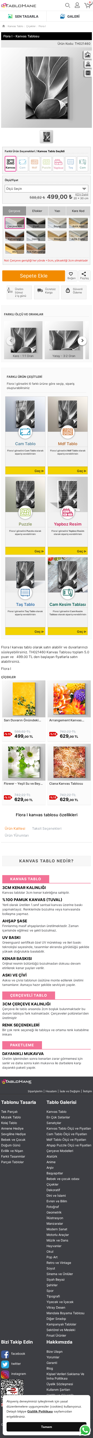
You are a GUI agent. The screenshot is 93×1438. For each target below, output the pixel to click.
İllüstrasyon (54, 1218)
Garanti (51, 1363)
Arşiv (50, 1167)
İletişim (87, 1091)
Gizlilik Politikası (40, 1411)
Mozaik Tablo (11, 1117)
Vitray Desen (55, 1307)
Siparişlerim (35, 1091)
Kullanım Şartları (58, 1389)
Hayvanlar (53, 1246)
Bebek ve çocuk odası (62, 1179)
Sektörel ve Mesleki (60, 1330)
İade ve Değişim (70, 1091)
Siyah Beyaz (55, 1279)
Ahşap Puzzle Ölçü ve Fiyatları (68, 1145)
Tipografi (53, 1296)
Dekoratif (53, 1190)
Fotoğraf (52, 1207)
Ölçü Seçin (14, 188)
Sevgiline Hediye (13, 1134)
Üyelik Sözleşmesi (59, 1384)
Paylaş (84, 278)
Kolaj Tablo (9, 1123)
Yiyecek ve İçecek (60, 1302)
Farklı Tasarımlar (13, 1156)
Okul (49, 1251)
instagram (18, 1374)
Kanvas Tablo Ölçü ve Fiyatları (68, 1128)
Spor (49, 1291)
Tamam (46, 1427)
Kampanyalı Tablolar (61, 1324)
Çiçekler (52, 1184)
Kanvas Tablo (56, 1111)
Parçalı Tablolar (12, 1162)
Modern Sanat (56, 1229)
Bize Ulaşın (54, 1351)
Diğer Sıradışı (56, 1318)
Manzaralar (54, 1223)
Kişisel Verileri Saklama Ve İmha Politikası (65, 1376)
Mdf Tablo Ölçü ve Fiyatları (66, 1139)
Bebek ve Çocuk (13, 1139)
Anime (51, 1162)
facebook (18, 1353)
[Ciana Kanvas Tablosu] (69, 762)
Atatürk (51, 1156)
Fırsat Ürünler (56, 1335)
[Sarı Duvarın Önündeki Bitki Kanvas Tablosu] (23, 698)
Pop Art (52, 1257)
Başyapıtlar (54, 1173)
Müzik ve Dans (57, 1240)
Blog (49, 1368)
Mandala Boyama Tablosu (65, 1313)
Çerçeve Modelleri (59, 1151)
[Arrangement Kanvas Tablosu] (69, 698)
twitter (16, 1363)
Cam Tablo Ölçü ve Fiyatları (66, 1134)
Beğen (71, 278)
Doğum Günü (10, 1145)
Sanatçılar (53, 1123)
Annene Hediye (12, 1128)
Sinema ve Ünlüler (59, 1274)
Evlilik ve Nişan (12, 1151)
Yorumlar (52, 1357)
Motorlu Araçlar (57, 1235)
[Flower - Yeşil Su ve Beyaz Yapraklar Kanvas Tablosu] (23, 762)
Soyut (50, 1268)
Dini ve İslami (56, 1195)
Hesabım (51, 1091)
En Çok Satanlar (58, 1117)
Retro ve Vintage (58, 1263)
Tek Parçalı (9, 1111)
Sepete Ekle (34, 276)
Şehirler (52, 1285)
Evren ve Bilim (56, 1201)
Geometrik (54, 1212)
